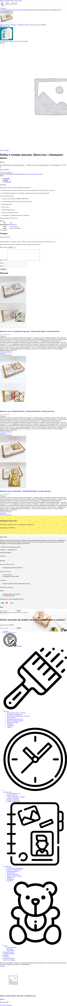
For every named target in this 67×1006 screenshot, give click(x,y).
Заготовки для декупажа (14, 714)
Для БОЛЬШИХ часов (13, 793)
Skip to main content (16, 0)
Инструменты (11, 717)
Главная (2, 10)
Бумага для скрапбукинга (14, 869)
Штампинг (10, 880)
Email (2, 266)
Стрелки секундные (13, 798)
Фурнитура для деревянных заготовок (18, 716)
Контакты (3, 556)
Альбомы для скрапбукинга (15, 868)
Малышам (10, 949)
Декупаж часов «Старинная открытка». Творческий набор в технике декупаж (29, 331)
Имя (1, 263)
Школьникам (11, 950)
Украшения (10, 725)
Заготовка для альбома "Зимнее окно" (11, 41)
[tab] (6, 178)
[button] (3, 353)
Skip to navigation (5, 0)
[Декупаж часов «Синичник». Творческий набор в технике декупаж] (13, 461)
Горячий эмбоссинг (13, 871)
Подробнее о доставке (6, 587)
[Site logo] (9, 6)
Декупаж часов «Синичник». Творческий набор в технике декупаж (25, 491)
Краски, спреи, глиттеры (14, 876)
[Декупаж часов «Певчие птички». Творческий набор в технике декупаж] (13, 381)
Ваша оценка (4, 247)
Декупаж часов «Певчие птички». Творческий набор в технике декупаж (27, 411)
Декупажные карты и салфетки (16, 713)
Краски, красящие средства (15, 720)
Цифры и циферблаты (13, 801)
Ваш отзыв (3, 260)
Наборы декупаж (22, 10)
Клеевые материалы (13, 874)
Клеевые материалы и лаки (15, 719)
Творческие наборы (11, 10)
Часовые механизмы (13, 800)
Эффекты (10, 727)
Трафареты (10, 724)
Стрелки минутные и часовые (16, 797)
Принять (2, 966)
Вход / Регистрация (9, 960)
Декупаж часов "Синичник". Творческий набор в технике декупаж (20, 25)
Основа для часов (12, 795)
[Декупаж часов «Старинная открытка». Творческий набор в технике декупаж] (13, 301)
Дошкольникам (11, 947)
